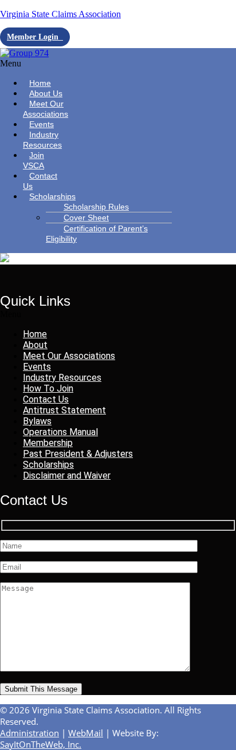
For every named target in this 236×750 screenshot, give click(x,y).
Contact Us (40, 181)
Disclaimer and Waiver (67, 475)
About (35, 345)
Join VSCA (33, 160)
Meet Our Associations (45, 109)
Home (35, 334)
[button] (35, 63)
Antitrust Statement (64, 410)
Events (37, 366)
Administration (29, 733)
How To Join (48, 388)
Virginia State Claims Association (60, 14)
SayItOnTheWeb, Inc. (40, 744)
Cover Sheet (86, 217)
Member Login (35, 37)
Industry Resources (42, 139)
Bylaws (37, 421)
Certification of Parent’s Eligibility (97, 233)
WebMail (85, 733)
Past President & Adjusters (78, 453)
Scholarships (52, 196)
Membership (48, 442)
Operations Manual (60, 432)
